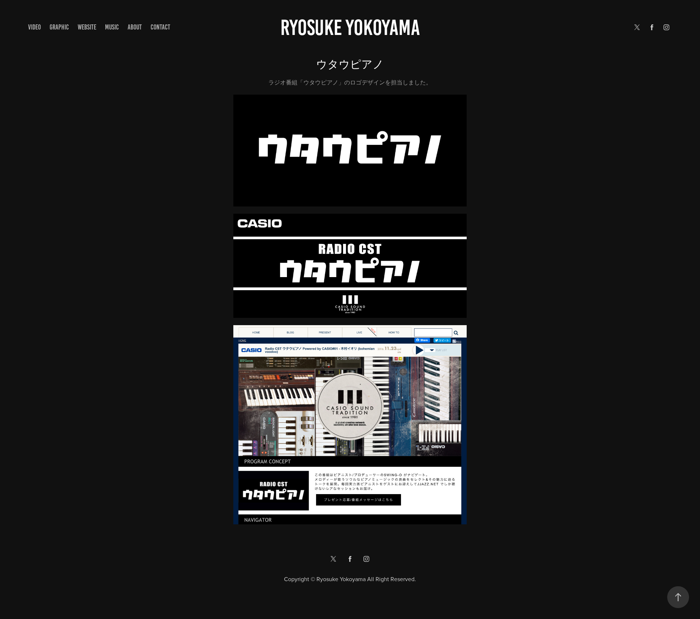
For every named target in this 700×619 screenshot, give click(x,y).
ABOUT (135, 27)
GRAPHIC (59, 27)
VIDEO (34, 27)
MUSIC (112, 27)
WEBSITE (87, 27)
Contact (160, 27)
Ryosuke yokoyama (350, 27)
